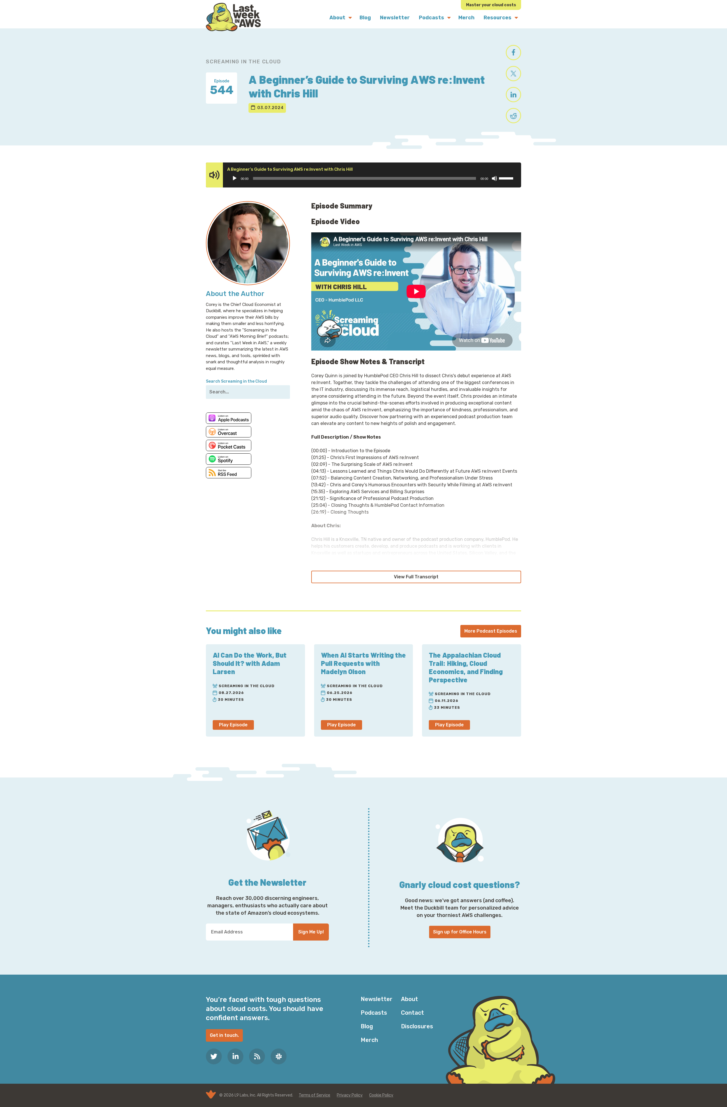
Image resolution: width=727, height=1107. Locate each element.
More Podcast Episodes (490, 631)
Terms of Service (314, 1095)
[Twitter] (214, 1056)
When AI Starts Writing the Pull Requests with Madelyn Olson (363, 663)
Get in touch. (224, 1035)
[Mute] (494, 178)
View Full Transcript (416, 576)
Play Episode (233, 724)
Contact (412, 1012)
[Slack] (279, 1056)
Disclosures (417, 1026)
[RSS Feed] (257, 1056)
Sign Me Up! (311, 932)
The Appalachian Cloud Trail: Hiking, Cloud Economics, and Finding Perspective (466, 667)
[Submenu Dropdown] (350, 17)
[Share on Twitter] (513, 73)
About (409, 999)
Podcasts (374, 1012)
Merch (369, 1040)
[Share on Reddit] (513, 115)
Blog (367, 1026)
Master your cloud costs (491, 5)
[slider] (507, 178)
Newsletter (376, 999)
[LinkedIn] (235, 1056)
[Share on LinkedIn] (513, 94)
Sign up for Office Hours (459, 932)
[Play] (234, 178)
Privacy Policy (350, 1095)
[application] (372, 178)
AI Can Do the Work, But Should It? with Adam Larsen (250, 663)
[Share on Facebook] (513, 52)
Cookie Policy (381, 1095)
